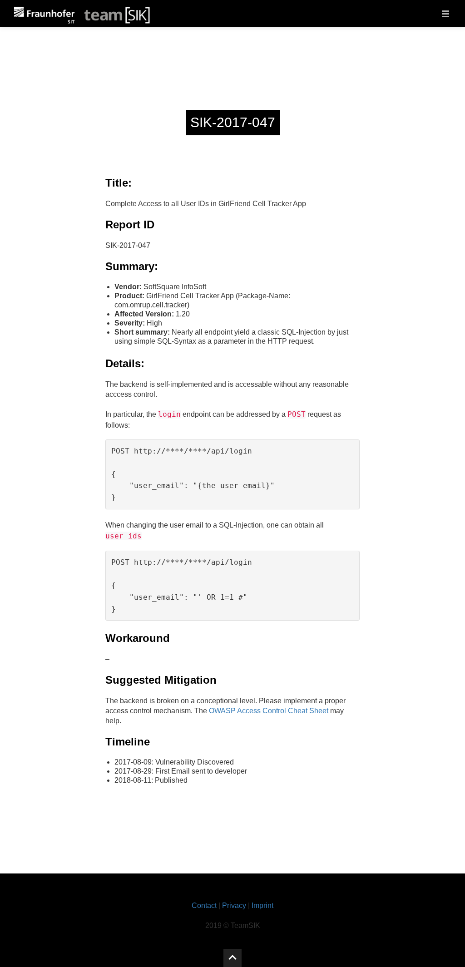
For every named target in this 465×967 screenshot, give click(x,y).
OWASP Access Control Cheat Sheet (268, 711)
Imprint (262, 905)
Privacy (234, 905)
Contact (204, 905)
